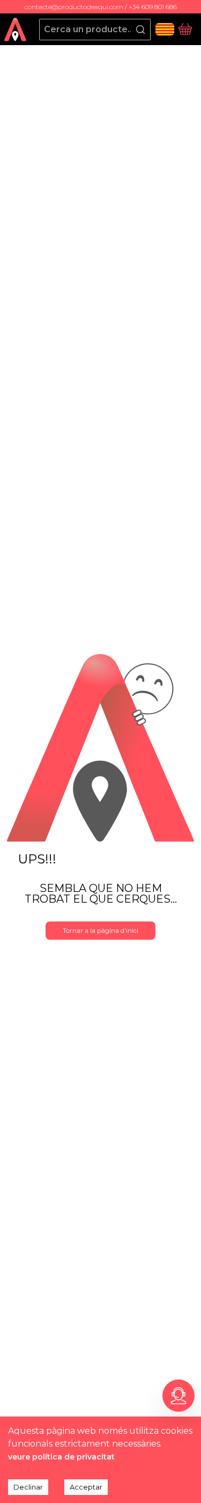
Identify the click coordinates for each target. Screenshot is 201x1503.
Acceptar (86, 1487)
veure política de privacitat (61, 1457)
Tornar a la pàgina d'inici (100, 930)
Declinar (28, 1487)
